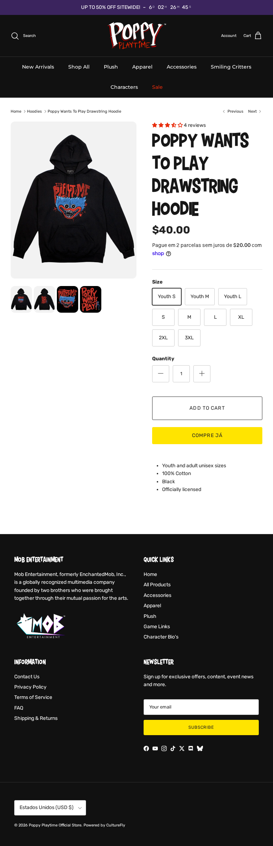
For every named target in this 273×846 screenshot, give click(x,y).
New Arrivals (38, 67)
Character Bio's (161, 637)
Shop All (79, 67)
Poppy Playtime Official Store (55, 825)
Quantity (163, 359)
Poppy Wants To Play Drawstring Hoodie (84, 111)
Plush (111, 67)
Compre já (207, 435)
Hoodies (34, 111)
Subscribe (201, 727)
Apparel (142, 67)
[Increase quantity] (201, 373)
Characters (124, 87)
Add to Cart (207, 408)
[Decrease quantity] (160, 373)
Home (16, 111)
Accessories (182, 67)
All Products (157, 585)
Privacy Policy (30, 687)
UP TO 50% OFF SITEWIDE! (110, 7)
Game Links (157, 627)
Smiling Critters (231, 67)
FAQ (18, 708)
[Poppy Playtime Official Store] (136, 36)
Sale (157, 87)
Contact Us (26, 677)
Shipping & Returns (36, 718)
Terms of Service (33, 697)
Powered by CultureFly (104, 825)
